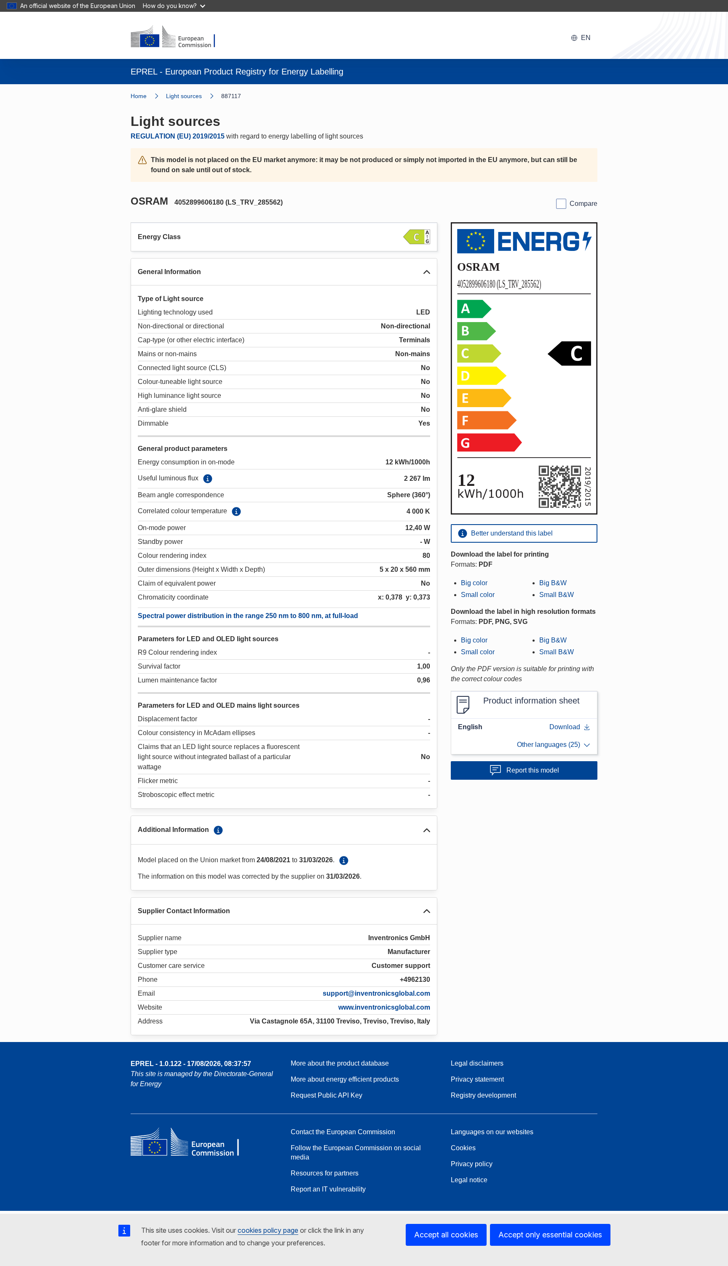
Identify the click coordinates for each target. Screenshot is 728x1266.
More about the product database (340, 1063)
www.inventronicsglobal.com (384, 1007)
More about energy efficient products (345, 1079)
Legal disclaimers (477, 1063)
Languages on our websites (492, 1131)
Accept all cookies (446, 1234)
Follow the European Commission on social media (356, 1152)
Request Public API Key (326, 1095)
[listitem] (193, 96)
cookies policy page (268, 1230)
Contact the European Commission (343, 1131)
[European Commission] (178, 37)
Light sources (184, 96)
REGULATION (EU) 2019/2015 (178, 136)
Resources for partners (325, 1173)
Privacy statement (477, 1079)
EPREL (191, 1063)
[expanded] (427, 272)
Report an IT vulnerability (328, 1189)
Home (139, 96)
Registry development (483, 1095)
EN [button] (586, 37)
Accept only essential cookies (550, 1234)
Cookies (463, 1147)
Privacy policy (471, 1163)
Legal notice (469, 1179)
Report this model (532, 770)
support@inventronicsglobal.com (376, 993)
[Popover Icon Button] (207, 478)
